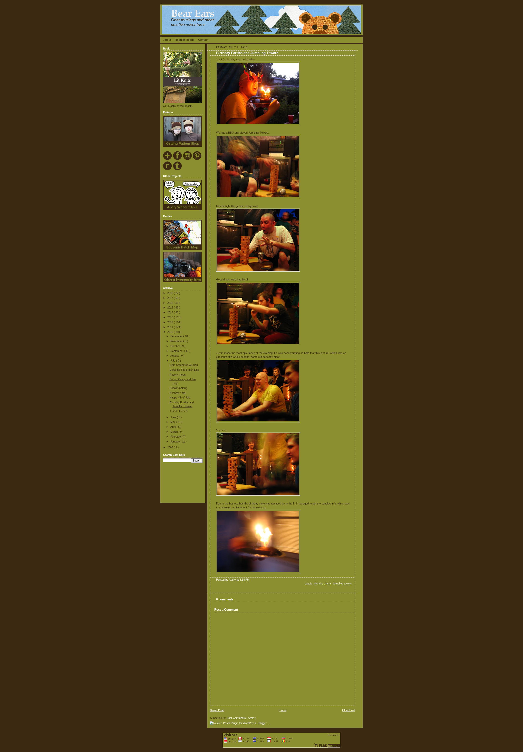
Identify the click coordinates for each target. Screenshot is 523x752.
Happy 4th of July (180, 397)
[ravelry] (167, 169)
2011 (170, 327)
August (175, 355)
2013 (170, 317)
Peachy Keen (178, 374)
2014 (170, 312)
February (176, 436)
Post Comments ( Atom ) (241, 718)
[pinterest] (197, 159)
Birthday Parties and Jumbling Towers (247, 53)
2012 (170, 322)
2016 (170, 303)
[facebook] (177, 159)
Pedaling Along (178, 388)
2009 (170, 447)
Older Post (348, 710)
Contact (203, 39)
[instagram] (187, 159)
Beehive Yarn (177, 393)
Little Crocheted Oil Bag (184, 365)
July (173, 360)
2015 (170, 307)
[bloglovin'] (167, 159)
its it (329, 583)
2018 (170, 293)
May (173, 422)
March (174, 431)
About (167, 39)
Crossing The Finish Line (184, 369)
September (177, 351)
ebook (188, 106)
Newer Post (217, 710)
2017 (170, 298)
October (175, 346)
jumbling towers (342, 583)
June (173, 417)
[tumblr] (177, 169)
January (175, 441)
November (176, 341)
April (173, 427)
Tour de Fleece (178, 411)
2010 (170, 332)
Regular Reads (184, 39)
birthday (319, 583)
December (176, 336)
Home (282, 710)
